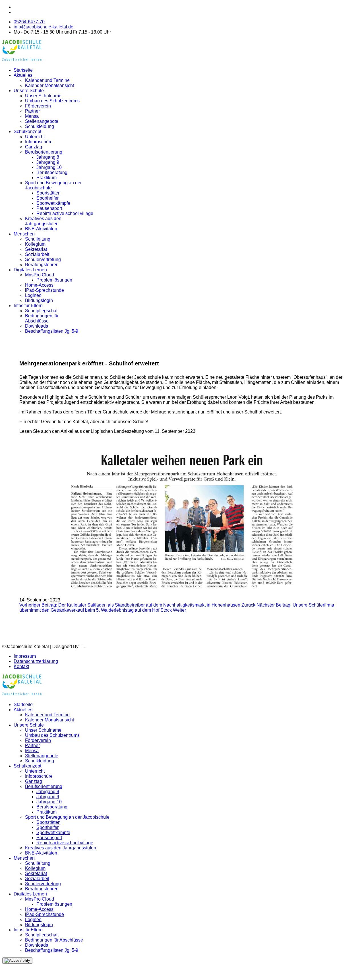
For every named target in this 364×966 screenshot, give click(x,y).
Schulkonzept (27, 131)
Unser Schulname (43, 95)
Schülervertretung (43, 259)
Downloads (36, 326)
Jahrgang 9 (47, 162)
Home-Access (39, 285)
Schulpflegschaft (42, 310)
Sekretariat (36, 249)
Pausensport (49, 208)
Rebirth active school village (64, 213)
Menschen (24, 233)
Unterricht (35, 136)
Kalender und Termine (47, 80)
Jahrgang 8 (47, 157)
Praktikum (46, 177)
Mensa (32, 116)
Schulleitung (37, 239)
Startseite (23, 70)
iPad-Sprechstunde (44, 290)
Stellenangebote (41, 121)
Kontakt (21, 666)
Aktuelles (23, 75)
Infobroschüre (39, 141)
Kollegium (35, 244)
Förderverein (38, 106)
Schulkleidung (39, 126)
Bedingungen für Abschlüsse (42, 318)
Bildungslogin (39, 300)
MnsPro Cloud (39, 274)
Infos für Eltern (28, 305)
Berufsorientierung (43, 152)
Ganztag (33, 146)
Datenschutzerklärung (36, 661)
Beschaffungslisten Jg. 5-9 (51, 331)
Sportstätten (48, 193)
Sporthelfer (47, 198)
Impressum (25, 656)
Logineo (33, 295)
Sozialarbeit (37, 254)
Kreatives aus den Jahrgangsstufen (43, 221)
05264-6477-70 (29, 21)
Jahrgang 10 (49, 167)
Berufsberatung (51, 172)
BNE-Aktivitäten (41, 228)
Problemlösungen (54, 280)
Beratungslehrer (41, 264)
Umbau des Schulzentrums (52, 100)
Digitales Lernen (30, 269)
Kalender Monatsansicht (49, 85)
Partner (32, 111)
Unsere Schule (29, 90)
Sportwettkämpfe (53, 203)
